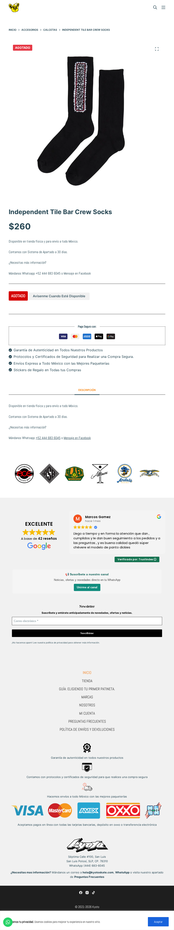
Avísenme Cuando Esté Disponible (59, 296)
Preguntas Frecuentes (87, 721)
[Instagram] (87, 892)
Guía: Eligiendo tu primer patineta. (87, 688)
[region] (87, 920)
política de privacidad (56, 642)
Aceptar (158, 922)
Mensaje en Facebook (77, 273)
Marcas (87, 696)
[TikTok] (93, 892)
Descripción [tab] (87, 390)
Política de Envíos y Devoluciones (87, 729)
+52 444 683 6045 (48, 273)
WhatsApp (122, 872)
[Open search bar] (155, 7)
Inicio (87, 672)
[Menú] (163, 7)
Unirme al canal (87, 587)
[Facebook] (80, 892)
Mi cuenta (87, 713)
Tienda (87, 680)
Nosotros (87, 705)
